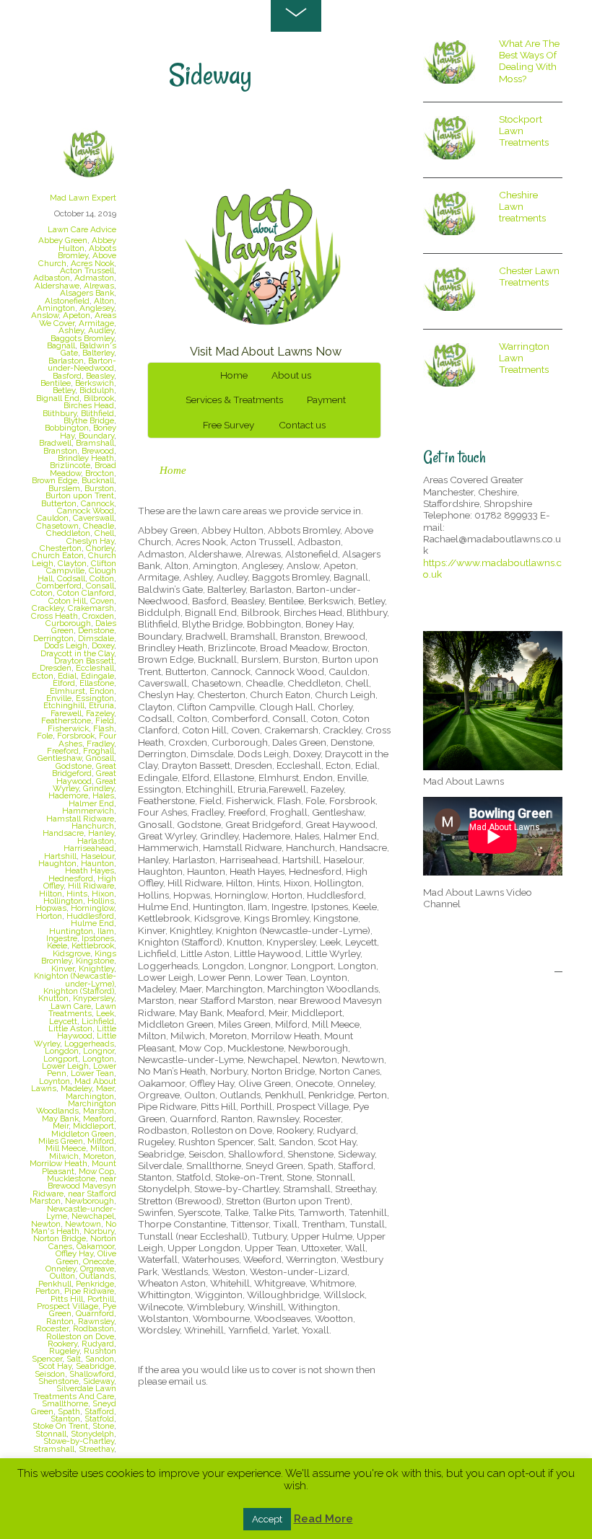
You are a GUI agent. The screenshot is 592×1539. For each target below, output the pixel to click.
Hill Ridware (91, 886)
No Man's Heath (73, 1227)
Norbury (99, 1231)
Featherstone (66, 720)
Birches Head (89, 405)
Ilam (105, 931)
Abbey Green (62, 240)
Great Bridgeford (84, 769)
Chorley (100, 548)
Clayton (72, 563)
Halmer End (91, 803)
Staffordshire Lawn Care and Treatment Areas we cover (263, 147)
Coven (102, 601)
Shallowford (91, 1374)
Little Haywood (86, 1032)
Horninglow (92, 908)
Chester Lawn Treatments (529, 276)
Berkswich (94, 383)
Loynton (54, 1081)
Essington (95, 698)
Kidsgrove (71, 953)
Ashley (71, 330)
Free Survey (228, 425)
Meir (61, 1126)
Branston (60, 451)
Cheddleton (68, 533)
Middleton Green (82, 1134)
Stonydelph (92, 1434)
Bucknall (98, 480)
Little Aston (70, 1028)
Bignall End (57, 398)
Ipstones (98, 938)
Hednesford (70, 878)
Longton (98, 1059)
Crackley (48, 608)
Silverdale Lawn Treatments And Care (74, 1392)
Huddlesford (90, 916)
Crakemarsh (91, 608)
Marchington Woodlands (76, 1107)
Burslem (64, 488)
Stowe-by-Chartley (78, 1441)
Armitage (96, 323)
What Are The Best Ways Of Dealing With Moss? (529, 61)
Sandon (99, 1359)
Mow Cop (96, 1171)
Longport (60, 1059)
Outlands (96, 1276)
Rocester (52, 1328)
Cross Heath (54, 616)
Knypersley (93, 998)
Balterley (98, 353)
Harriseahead (89, 848)
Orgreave (97, 1269)
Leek (105, 1013)
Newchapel (92, 1216)
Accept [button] (267, 1519)
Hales (103, 795)
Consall (100, 586)
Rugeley (64, 1351)
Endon (102, 691)
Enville (58, 698)
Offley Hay (74, 1253)
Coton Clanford (85, 593)
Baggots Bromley (82, 338)
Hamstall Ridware (80, 818)
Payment (326, 399)
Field (104, 720)
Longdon (62, 1051)
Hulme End (92, 923)
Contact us (302, 425)
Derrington (53, 638)
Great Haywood (86, 776)
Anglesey (96, 308)
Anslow (44, 315)
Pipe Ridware (89, 1291)
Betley (64, 390)
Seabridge (95, 1366)
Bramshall (95, 443)
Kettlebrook (92, 945)
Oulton (62, 1276)
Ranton (60, 1321)
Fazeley (100, 713)
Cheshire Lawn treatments (522, 206)
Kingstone (95, 961)
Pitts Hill (67, 1299)
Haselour (97, 856)
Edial (67, 676)
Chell (104, 533)
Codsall (71, 578)
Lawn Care (71, 1006)
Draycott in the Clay (77, 653)
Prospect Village (67, 1306)
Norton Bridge (59, 1238)
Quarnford (95, 1313)
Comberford (59, 586)
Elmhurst (67, 691)
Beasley (100, 376)
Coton (41, 593)
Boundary (96, 436)
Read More (323, 1519)
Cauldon (53, 518)
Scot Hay (54, 1366)
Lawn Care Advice (82, 229)
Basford (67, 376)
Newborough (89, 1201)
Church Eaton (58, 555)
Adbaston (51, 278)
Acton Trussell (87, 270)
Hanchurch (92, 826)
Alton (104, 301)
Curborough (68, 623)
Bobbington (67, 428)
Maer (105, 1088)
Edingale (97, 676)
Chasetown (57, 526)
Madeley (76, 1088)
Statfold (99, 1419)
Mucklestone (71, 1178)
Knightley (96, 968)
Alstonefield (67, 301)
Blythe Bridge (89, 420)
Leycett (63, 1021)
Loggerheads (89, 1044)
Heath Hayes (89, 870)
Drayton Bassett (84, 661)
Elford (64, 683)
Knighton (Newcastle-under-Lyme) (75, 979)
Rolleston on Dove (80, 1336)
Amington (56, 308)
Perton (47, 1291)
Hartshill (60, 856)
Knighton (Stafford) (78, 991)
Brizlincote (70, 465)
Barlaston (66, 361)
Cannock (97, 503)
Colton (102, 578)
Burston (99, 488)
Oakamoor (95, 1246)
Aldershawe (57, 286)
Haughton (57, 863)
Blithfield (97, 413)
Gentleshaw (60, 758)
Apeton (76, 315)
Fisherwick (68, 728)
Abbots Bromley (87, 251)
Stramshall (53, 1449)
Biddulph (96, 390)
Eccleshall (95, 668)
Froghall (98, 751)
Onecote (98, 1261)
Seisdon (50, 1374)
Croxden (98, 616)
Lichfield (98, 1021)
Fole (45, 736)
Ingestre (61, 938)
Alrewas (99, 286)
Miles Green (60, 1141)
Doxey (103, 645)
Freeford (63, 751)
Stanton (65, 1419)
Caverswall (93, 518)
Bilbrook (99, 398)
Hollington (63, 901)
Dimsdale (96, 638)
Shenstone (58, 1381)
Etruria (101, 705)
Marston (98, 1111)
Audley (101, 330)
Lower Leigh (65, 1066)
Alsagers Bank (87, 293)
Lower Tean (92, 1073)
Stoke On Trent (60, 1426)
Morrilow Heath (58, 1163)
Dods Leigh (65, 645)
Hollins (100, 901)
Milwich (64, 1156)
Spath (69, 1411)
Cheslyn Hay (90, 541)
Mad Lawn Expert (83, 198)
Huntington (71, 931)
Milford (100, 1141)
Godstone (74, 766)
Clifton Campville (81, 567)
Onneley (60, 1269)
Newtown (83, 1224)
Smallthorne (65, 1403)
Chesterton (61, 548)
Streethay (96, 1449)
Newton (46, 1224)
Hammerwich (88, 811)
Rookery (62, 1344)
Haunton (97, 863)
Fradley (100, 743)
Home (234, 375)
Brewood (98, 451)
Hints (76, 893)
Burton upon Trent (79, 495)
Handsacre (63, 833)
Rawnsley (96, 1321)
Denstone (96, 630)
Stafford (99, 1411)
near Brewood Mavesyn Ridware (74, 1186)
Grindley (98, 788)
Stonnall (50, 1434)
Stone (103, 1426)
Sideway (98, 1381)
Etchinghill (63, 705)
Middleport (93, 1126)
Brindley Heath (86, 458)
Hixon (103, 893)
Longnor (98, 1051)
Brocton (99, 473)
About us (291, 375)
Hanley (101, 833)
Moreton (98, 1156)
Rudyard (98, 1344)
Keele (57, 945)
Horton (49, 916)
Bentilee (55, 383)
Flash (103, 728)
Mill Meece (65, 1148)
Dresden (55, 668)
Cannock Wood (85, 511)
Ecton (42, 676)
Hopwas (50, 908)
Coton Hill (67, 601)
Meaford (98, 1119)
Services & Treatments (234, 399)
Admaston (94, 278)
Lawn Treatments (82, 1009)
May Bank (60, 1119)
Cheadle (98, 526)
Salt (73, 1359)
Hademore (68, 795)
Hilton (50, 893)
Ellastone (96, 683)
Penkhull (54, 1284)
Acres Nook (92, 263)
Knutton (53, 998)
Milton (102, 1148)
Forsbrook (76, 736)
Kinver (62, 968)
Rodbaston (93, 1328)
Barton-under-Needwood (82, 364)
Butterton (59, 503)
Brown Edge (54, 480)
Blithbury (60, 413)
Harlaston (95, 841)
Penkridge (95, 1284)
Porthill (100, 1299)
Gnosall (100, 758)
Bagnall (61, 345)
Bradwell (55, 443)
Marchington (90, 1096)
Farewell (66, 713)
